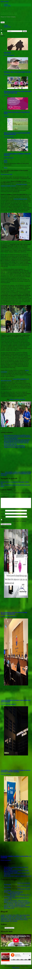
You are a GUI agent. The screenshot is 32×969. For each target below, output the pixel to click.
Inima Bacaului (19, 918)
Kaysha (25, 918)
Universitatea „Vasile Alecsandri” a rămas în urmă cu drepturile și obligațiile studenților (15, 770)
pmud (10, 473)
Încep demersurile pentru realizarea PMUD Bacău (17, 435)
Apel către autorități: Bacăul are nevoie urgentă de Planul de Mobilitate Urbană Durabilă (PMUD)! (17, 440)
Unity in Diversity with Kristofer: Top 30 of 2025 (17, 873)
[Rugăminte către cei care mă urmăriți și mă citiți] (17, 69)
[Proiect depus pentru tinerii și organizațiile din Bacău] (17, 109)
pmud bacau (15, 473)
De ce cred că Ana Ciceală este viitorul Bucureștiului (17, 876)
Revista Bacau (24, 919)
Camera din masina (10, 916)
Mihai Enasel (8, 919)
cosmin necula (17, 472)
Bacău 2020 (16, 915)
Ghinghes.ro (9, 13)
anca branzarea (9, 472)
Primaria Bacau (23, 473)
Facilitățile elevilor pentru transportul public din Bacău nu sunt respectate (16, 443)
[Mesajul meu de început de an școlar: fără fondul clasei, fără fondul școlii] (17, 88)
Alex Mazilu (8, 915)
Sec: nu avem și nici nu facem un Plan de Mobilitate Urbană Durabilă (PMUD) (17, 437)
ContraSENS (19, 916)
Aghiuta (3, 915)
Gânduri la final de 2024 (16, 891)
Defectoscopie (13, 921)
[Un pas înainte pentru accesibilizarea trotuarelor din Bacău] (17, 150)
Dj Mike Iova (10, 918)
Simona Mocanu (5, 921)
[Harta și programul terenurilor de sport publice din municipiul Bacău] (17, 130)
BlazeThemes (15, 967)
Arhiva (2, 928)
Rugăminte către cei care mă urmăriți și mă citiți (17, 72)
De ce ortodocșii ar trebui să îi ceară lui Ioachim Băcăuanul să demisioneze (14, 613)
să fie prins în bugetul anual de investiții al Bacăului (14, 185)
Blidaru (3, 916)
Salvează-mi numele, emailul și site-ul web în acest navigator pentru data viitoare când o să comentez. (15, 520)
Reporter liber (16, 919)
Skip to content (4, 1)
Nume (3, 510)
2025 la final (7, 52)
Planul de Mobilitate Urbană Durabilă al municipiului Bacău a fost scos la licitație (14, 446)
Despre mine (7, 5)
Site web (3, 516)
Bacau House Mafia (24, 915)
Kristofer (3, 616)
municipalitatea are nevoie (20, 199)
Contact (6, 4)
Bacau (5, 167)
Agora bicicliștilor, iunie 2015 (17, 399)
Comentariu (4, 497)
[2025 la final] (17, 49)
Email (3, 513)
